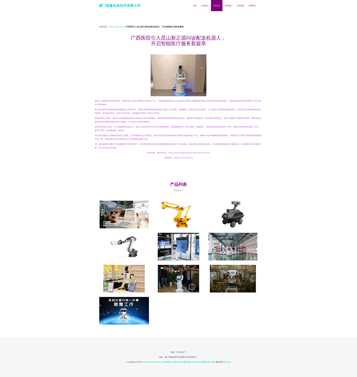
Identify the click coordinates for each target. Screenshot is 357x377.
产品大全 (216, 5)
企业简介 (204, 5)
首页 (195, 5)
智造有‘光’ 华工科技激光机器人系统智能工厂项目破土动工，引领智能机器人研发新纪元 (233, 279)
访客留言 (252, 5)
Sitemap (227, 362)
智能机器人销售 (170, 362)
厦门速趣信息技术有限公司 (120, 5)
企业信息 (240, 5)
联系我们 (228, 5)
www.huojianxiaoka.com (152, 362)
